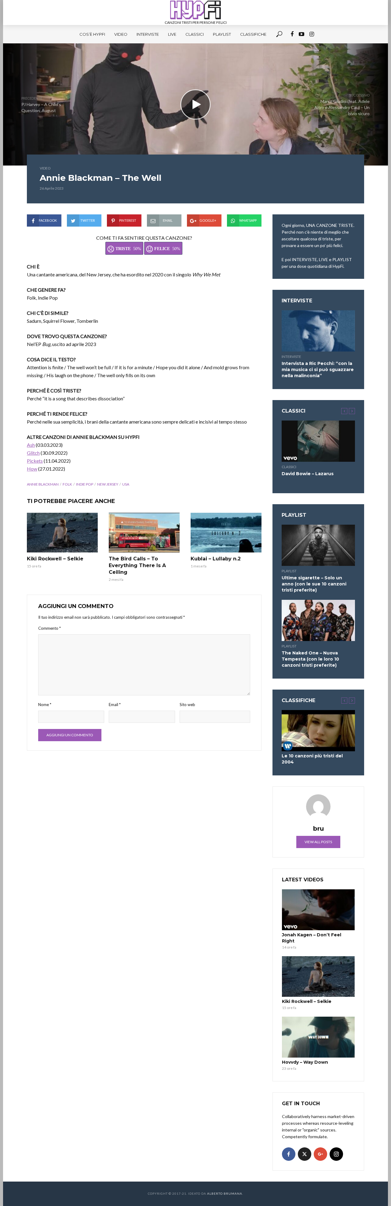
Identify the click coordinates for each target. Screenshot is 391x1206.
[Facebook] (288, 1154)
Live (172, 34)
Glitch (33, 453)
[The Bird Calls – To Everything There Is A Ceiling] (144, 532)
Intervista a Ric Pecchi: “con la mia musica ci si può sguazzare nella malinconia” (318, 369)
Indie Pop (84, 484)
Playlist (222, 34)
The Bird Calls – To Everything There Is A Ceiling (137, 565)
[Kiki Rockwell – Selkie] (62, 532)
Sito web (187, 704)
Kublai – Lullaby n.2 (216, 559)
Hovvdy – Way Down (305, 1062)
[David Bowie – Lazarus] (318, 441)
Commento (49, 628)
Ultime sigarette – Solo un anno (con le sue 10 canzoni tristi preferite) (314, 584)
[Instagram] (336, 1154)
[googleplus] (320, 1154)
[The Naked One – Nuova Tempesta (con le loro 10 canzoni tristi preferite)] (318, 620)
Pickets (35, 461)
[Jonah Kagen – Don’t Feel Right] (318, 909)
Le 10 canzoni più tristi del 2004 (312, 759)
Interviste (148, 34)
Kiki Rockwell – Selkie (55, 559)
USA (125, 484)
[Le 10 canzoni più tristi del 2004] (318, 730)
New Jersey (107, 484)
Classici (194, 34)
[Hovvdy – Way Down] (318, 1037)
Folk (67, 484)
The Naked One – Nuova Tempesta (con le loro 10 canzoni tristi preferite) (310, 659)
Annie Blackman (43, 484)
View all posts (318, 842)
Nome (44, 704)
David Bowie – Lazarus (308, 473)
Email (115, 704)
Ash (31, 445)
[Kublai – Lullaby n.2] (226, 532)
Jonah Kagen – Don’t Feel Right (311, 938)
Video (120, 34)
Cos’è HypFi (92, 34)
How (32, 469)
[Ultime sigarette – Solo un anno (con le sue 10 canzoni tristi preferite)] (318, 545)
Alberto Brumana (224, 1193)
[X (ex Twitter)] (304, 1154)
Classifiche (253, 34)
